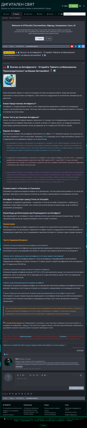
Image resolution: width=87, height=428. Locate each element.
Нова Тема (5, 18)
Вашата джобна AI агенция (30, 410)
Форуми (17, 14)
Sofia (29, 359)
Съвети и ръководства (50, 412)
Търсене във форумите (14, 18)
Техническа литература (50, 414)
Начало (7, 14)
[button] (21, 14)
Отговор (81, 350)
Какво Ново (29, 14)
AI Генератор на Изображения (31, 408)
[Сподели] (83, 63)
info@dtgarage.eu (73, 414)
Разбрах (43, 425)
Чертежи (46, 410)
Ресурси (51, 14)
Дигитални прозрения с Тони (31, 412)
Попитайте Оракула (28, 414)
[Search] (84, 6)
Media (40, 14)
